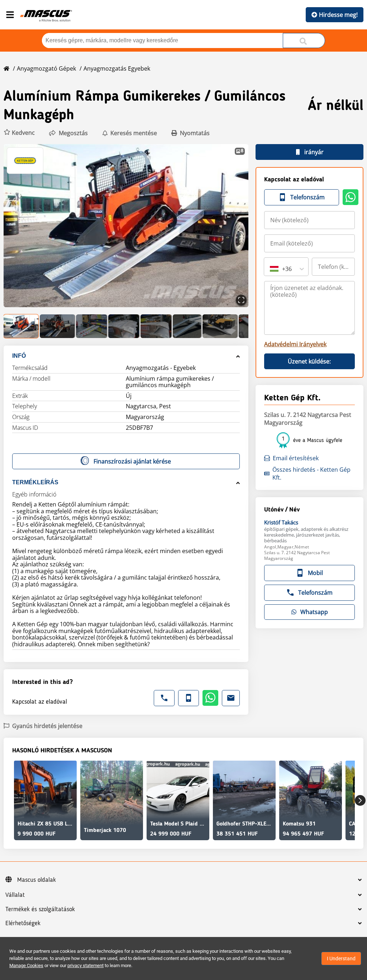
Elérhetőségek (22, 923)
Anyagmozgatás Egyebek (117, 68)
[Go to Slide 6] (187, 326)
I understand (341, 958)
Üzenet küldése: (309, 361)
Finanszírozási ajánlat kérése (132, 461)
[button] (19, 133)
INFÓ (19, 356)
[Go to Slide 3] (92, 326)
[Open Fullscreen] (241, 300)
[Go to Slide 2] (57, 326)
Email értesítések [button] (296, 458)
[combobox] (270, 269)
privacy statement (85, 965)
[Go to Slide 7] (220, 326)
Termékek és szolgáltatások (40, 909)
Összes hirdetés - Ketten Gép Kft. (311, 473)
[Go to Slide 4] (124, 326)
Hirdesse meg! (338, 15)
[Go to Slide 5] (156, 326)
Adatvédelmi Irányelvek (295, 344)
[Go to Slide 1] (21, 326)
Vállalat (15, 895)
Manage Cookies (26, 965)
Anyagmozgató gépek (46, 68)
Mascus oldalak (36, 880)
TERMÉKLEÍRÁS (35, 482)
